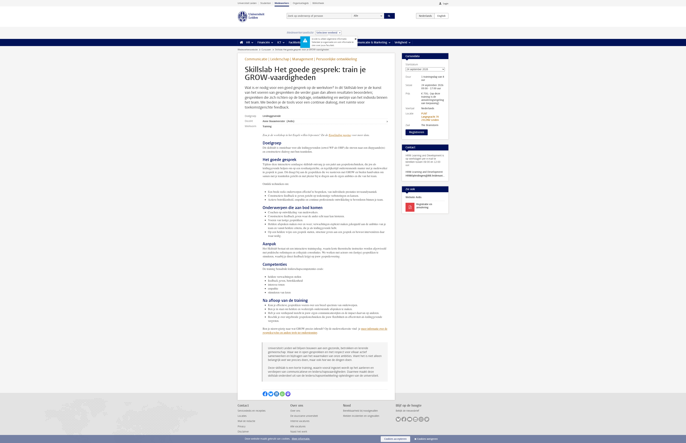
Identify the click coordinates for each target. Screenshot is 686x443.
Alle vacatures (297, 426)
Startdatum (412, 64)
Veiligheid (401, 42)
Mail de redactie (246, 421)
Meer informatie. (301, 439)
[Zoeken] (389, 16)
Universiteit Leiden (247, 3)
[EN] (441, 16)
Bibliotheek (318, 3)
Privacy (241, 426)
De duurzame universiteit (304, 416)
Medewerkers (282, 3)
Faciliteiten (296, 42)
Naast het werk (298, 431)
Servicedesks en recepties (251, 410)
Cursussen (266, 49)
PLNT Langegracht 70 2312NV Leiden (430, 117)
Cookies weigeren (427, 439)
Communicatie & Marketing (369, 42)
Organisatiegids (301, 3)
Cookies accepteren (395, 439)
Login (445, 3)
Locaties (242, 416)
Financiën (263, 42)
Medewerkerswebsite (248, 49)
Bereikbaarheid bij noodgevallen (360, 410)
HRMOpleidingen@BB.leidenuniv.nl (425, 175)
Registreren (416, 132)
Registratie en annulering (424, 206)
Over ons (295, 410)
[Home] (241, 42)
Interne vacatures (299, 421)
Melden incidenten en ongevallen (361, 416)
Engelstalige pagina (340, 135)
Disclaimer (243, 431)
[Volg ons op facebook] (403, 419)
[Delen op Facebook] (265, 393)
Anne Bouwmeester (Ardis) (278, 121)
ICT (279, 42)
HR (248, 42)
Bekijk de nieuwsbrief (407, 410)
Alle (356, 15)
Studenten (265, 3)
